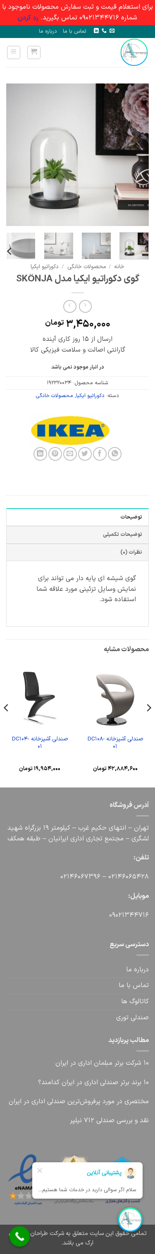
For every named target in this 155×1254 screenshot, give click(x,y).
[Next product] (85, 306)
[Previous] (135, 154)
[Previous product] (69, 306)
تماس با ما (74, 31)
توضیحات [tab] (131, 517)
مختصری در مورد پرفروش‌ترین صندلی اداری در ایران (79, 1101)
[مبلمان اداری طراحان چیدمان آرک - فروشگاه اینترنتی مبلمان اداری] (122, 52)
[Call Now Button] (20, 1236)
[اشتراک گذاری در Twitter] (85, 454)
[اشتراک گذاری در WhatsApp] (115, 454)
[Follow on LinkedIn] (96, 31)
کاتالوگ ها (135, 1002)
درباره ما (48, 31)
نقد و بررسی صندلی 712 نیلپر (109, 1121)
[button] (34, 52)
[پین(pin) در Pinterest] (55, 454)
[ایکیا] (107, 430)
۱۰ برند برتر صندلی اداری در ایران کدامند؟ (93, 1082)
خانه (119, 266)
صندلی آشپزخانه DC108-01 (115, 742)
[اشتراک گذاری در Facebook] (100, 454)
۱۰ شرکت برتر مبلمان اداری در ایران (102, 1063)
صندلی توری (132, 1018)
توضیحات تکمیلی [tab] (122, 534)
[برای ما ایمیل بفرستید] (112, 31)
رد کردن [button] (28, 18)
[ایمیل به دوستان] (70, 454)
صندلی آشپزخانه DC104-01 (40, 742)
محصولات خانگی (86, 266)
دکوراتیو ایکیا (45, 266)
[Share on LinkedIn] (40, 454)
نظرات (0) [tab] (131, 552)
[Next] (13, 154)
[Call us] (104, 31)
